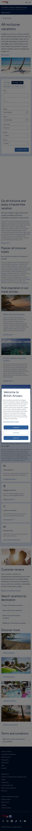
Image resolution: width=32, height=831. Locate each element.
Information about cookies (11, 422)
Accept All (16, 427)
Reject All (16, 438)
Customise (16, 432)
